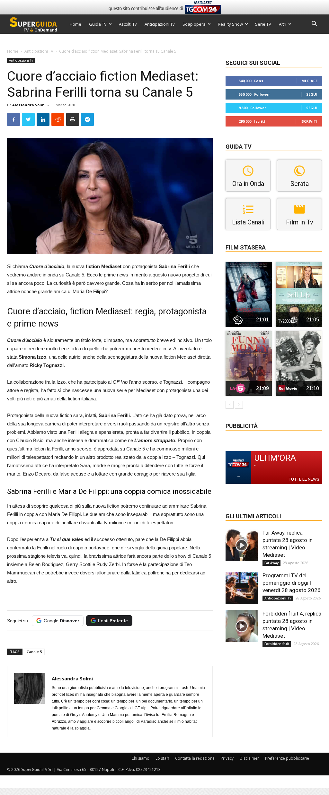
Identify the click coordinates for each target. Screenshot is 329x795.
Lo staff (162, 758)
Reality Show (230, 24)
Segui (311, 94)
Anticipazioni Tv (160, 24)
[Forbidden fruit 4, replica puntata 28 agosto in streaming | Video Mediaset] (242, 626)
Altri (282, 24)
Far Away (271, 563)
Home (75, 24)
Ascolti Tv (128, 24)
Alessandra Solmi (29, 104)
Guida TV (98, 24)
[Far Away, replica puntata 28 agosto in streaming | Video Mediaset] (242, 545)
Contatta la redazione (195, 758)
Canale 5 (34, 651)
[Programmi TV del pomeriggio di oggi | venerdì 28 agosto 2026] (242, 588)
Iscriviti (308, 121)
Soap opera (194, 24)
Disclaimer (249, 758)
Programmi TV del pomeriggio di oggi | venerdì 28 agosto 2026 (291, 582)
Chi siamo (140, 758)
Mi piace (309, 80)
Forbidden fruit (276, 644)
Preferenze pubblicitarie (287, 758)
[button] (314, 25)
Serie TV (263, 24)
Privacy (227, 758)
